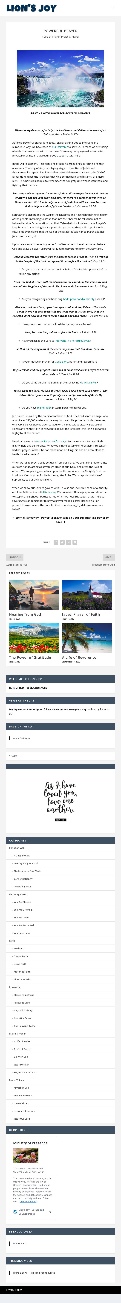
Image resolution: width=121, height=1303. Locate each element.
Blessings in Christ (24, 994)
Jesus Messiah (21, 1064)
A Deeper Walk (22, 855)
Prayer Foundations (24, 1072)
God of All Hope (21, 738)
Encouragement (18, 894)
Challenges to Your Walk (27, 871)
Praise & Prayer (70, 36)
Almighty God (21, 1087)
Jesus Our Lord (22, 1118)
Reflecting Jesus (22, 886)
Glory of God (21, 1056)
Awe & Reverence (23, 1095)
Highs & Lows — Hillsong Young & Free (34, 1272)
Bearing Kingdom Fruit (26, 863)
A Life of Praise (22, 1041)
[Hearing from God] (34, 595)
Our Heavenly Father (25, 1025)
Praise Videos (16, 1080)
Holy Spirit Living (23, 1010)
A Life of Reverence (79, 657)
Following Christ (23, 1002)
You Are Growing (23, 909)
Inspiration (15, 987)
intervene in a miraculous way (72, 340)
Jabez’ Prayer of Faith (81, 614)
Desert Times (21, 1103)
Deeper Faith (21, 956)
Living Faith (20, 963)
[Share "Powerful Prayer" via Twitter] (62, 542)
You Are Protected (24, 925)
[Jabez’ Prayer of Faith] (87, 595)
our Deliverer (60, 147)
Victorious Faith (22, 979)
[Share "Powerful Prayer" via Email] (75, 542)
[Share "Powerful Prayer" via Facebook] (56, 542)
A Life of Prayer (51, 36)
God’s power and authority (78, 299)
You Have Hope (22, 932)
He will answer (88, 382)
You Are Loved (21, 917)
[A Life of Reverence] (87, 638)
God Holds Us (20, 1243)
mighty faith (44, 407)
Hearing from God (25, 614)
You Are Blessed (22, 901)
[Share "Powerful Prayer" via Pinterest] (68, 542)
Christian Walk (17, 847)
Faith (12, 940)
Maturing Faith (22, 971)
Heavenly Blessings (24, 1111)
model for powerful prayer (52, 441)
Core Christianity (23, 878)
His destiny (49, 492)
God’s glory (61, 361)
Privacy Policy (14, 1290)
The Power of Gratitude (30, 657)
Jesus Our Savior (23, 1018)
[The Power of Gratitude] (34, 638)
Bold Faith (19, 948)
